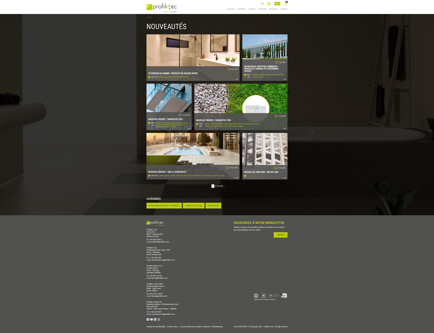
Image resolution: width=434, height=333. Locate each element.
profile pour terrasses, (181, 123)
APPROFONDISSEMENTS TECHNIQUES (164, 205)
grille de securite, (170, 175)
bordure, (158, 123)
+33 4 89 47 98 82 (156, 294)
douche (186, 77)
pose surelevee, (206, 175)
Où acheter (262, 9)
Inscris (280, 235)
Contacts (284, 9)
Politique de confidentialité (155, 327)
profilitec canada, (264, 74)
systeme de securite (218, 175)
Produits (252, 9)
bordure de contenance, (252, 124)
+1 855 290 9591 (155, 258)
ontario (261, 77)
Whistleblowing (217, 327)
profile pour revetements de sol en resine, (219, 126)
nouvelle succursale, (277, 74)
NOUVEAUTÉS (213, 205)
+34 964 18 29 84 (155, 276)
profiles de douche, (165, 77)
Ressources (273, 9)
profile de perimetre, (167, 123)
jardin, (207, 124)
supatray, (161, 175)
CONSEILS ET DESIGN (193, 205)
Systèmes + (242, 9)
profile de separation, (216, 124)
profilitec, (256, 74)
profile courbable (237, 126)
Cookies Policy (172, 327)
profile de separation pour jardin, (234, 124)
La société (231, 9)
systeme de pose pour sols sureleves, (188, 175)
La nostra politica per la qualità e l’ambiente (195, 327)
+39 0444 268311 (155, 240)
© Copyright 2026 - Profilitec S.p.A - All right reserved (268, 327)
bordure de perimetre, (162, 125)
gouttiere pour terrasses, (177, 125)
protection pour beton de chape (166, 127)
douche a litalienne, (177, 77)
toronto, (255, 77)
